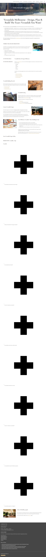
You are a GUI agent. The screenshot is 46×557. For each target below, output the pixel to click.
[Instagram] (2, 555)
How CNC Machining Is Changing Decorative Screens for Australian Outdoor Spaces (14, 546)
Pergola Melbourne (3, 535)
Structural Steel (7, 87)
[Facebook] (1, 555)
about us (29, 515)
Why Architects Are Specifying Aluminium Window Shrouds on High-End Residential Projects (15, 544)
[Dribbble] (4, 555)
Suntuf (20, 102)
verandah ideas (19, 61)
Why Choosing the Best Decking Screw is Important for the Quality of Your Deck (13, 547)
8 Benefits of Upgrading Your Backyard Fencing (9, 545)
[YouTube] (3, 555)
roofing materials (26, 97)
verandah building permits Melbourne (33, 133)
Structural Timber (7, 86)
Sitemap (2, 540)
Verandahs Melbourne (4, 536)
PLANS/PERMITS (25, 1)
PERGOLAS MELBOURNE (16, 1)
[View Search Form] (44, 1)
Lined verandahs (18, 77)
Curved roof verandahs (19, 76)
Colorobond (21, 101)
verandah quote (18, 38)
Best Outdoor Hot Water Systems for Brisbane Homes (9, 548)
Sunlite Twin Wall (21, 103)
